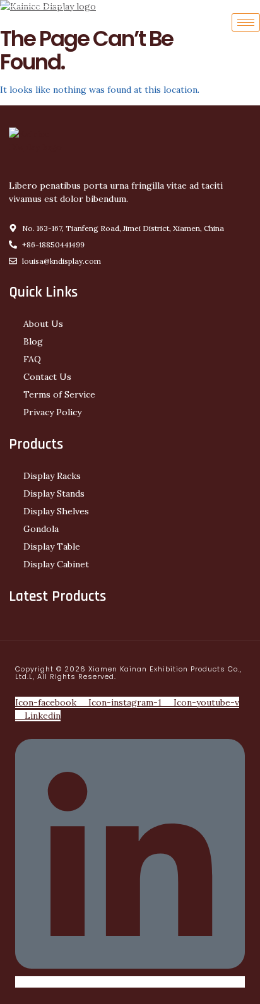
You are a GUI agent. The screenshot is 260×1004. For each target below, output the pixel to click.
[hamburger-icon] (246, 22)
